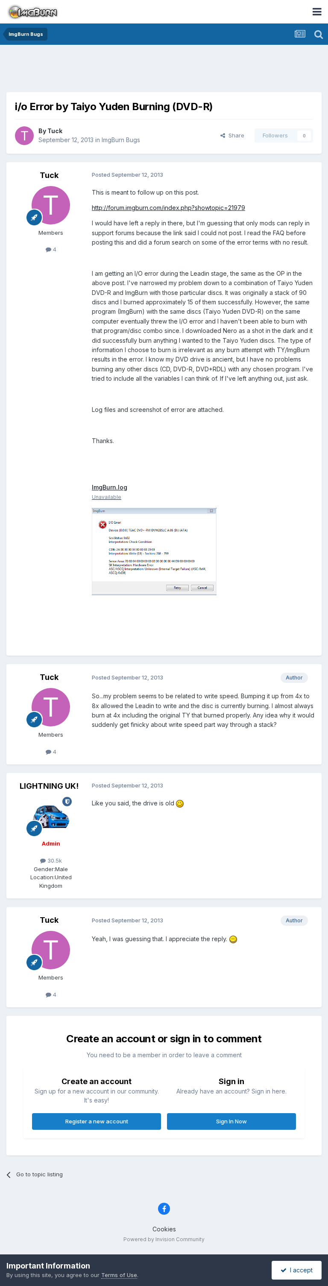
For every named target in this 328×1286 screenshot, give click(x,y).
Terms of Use (119, 1274)
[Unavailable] (203, 576)
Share (234, 135)
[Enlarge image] (180, 803)
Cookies (164, 1229)
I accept (300, 1270)
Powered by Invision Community (164, 1239)
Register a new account (96, 1121)
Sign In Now (231, 1121)
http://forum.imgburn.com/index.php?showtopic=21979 (168, 207)
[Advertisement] (164, 70)
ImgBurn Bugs (121, 139)
